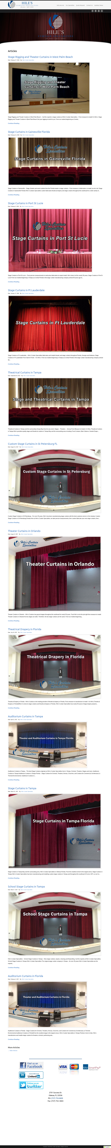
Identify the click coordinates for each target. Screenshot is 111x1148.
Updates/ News (98, 5)
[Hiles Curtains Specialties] (23, 4)
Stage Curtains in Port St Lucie (25, 203)
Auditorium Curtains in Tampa (25, 716)
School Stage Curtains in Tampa (26, 886)
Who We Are (60, 5)
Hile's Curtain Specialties (28, 60)
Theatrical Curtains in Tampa (24, 372)
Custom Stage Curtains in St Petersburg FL (32, 443)
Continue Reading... (14, 123)
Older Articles (12, 1050)
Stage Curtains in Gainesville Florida (29, 131)
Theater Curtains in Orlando (24, 530)
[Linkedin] (102, 10)
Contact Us (89, 5)
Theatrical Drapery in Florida (24, 629)
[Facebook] (96, 10)
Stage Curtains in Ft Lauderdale (26, 290)
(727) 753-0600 (57, 1098)
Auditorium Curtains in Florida (25, 976)
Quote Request (80, 5)
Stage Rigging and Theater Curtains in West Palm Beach (40, 56)
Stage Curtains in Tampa (22, 788)
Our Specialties (70, 5)
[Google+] (99, 10)
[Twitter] (92, 10)
